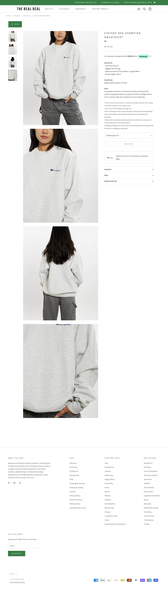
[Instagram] (14, 482)
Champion (26, 16)
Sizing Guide (74, 475)
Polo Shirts (109, 483)
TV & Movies (149, 520)
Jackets (108, 471)
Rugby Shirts (110, 479)
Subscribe (17, 553)
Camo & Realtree (150, 471)
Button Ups (109, 475)
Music (146, 500)
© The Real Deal (17, 579)
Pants (107, 487)
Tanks (107, 520)
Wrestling (147, 512)
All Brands (16, 16)
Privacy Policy (75, 496)
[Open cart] (150, 8)
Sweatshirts (109, 467)
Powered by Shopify (17, 582)
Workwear (148, 479)
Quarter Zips (109, 508)
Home (8, 16)
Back (17, 24)
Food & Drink (149, 516)
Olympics (147, 504)
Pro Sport (147, 467)
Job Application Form (78, 508)
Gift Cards (73, 467)
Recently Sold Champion (42, 16)
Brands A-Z (148, 463)
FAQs (71, 479)
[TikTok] (20, 482)
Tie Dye (146, 524)
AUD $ (12, 574)
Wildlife (147, 483)
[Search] (144, 9)
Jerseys (107, 512)
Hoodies (108, 500)
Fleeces (107, 496)
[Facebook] (9, 482)
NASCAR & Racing (151, 508)
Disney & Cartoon (151, 475)
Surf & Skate (149, 487)
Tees (106, 463)
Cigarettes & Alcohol (152, 496)
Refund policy (75, 504)
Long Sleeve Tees (111, 516)
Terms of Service (76, 500)
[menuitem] (49, 9)
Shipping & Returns (77, 483)
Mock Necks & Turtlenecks (115, 524)
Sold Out (128, 144)
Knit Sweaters (110, 504)
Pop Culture (148, 492)
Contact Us (74, 471)
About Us (73, 463)
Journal (72, 492)
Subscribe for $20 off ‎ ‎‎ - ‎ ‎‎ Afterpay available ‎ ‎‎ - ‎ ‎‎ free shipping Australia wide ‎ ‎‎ (120, 2)
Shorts (107, 492)
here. (118, 159)
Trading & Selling (76, 487)
